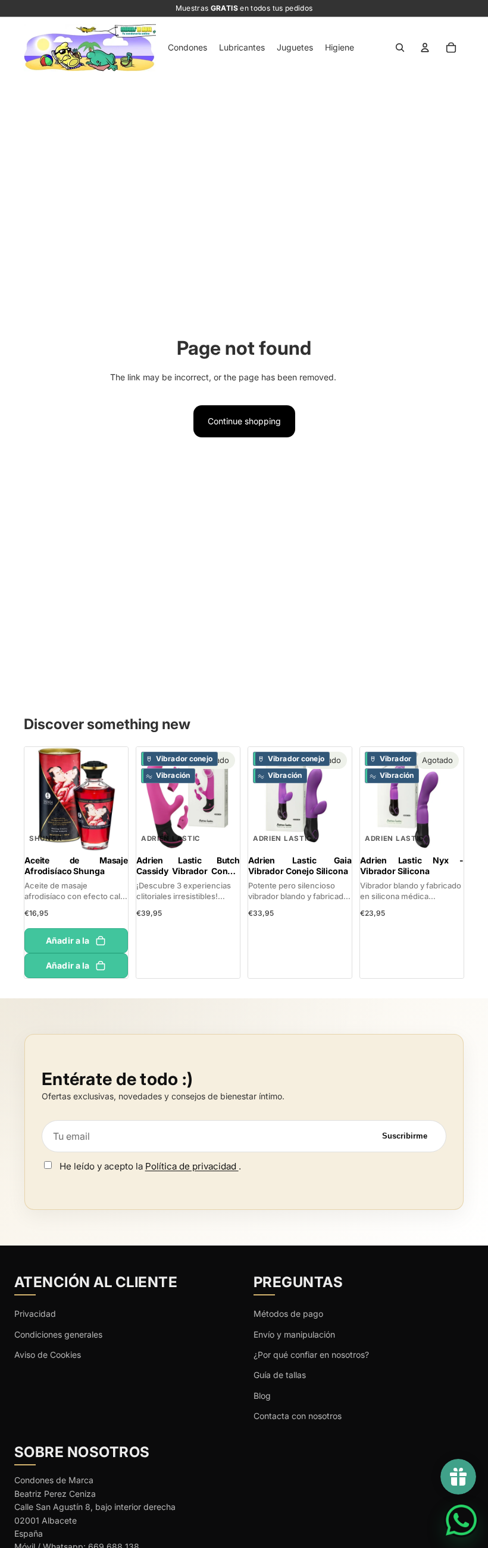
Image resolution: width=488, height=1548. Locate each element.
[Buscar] (400, 47)
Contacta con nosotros (298, 1416)
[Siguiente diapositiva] (119, 799)
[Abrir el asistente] (461, 1520)
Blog (262, 1396)
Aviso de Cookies (47, 1355)
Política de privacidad (192, 1166)
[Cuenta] (425, 47)
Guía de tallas (280, 1375)
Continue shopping (244, 421)
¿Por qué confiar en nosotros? (311, 1355)
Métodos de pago (288, 1314)
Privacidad (35, 1314)
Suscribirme (404, 1135)
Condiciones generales (58, 1334)
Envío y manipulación (294, 1334)
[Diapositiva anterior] (33, 799)
